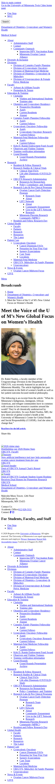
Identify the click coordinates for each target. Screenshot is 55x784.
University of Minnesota (30, 533)
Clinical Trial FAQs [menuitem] (29, 170)
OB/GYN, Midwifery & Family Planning (33, 769)
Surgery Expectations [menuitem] (30, 251)
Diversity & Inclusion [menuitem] (17, 59)
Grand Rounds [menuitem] (20, 154)
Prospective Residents (30, 613)
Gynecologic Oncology (24, 749)
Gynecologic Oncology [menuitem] (24, 243)
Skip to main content (11, 2)
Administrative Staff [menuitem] (23, 43)
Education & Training (17, 599)
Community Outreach (23, 555)
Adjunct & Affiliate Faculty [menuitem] (26, 87)
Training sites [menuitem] (26, 101)
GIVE (10, 780)
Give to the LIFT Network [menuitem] (38, 209)
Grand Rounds (20, 660)
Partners (17, 735)
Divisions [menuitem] (11, 62)
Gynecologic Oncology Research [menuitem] (36, 132)
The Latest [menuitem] (18, 237)
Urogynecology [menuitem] (21, 265)
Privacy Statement (28, 539)
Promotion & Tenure (23, 597)
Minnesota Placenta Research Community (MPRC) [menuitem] (34, 216)
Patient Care (13, 746)
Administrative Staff (23, 549)
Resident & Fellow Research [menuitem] (27, 165)
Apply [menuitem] (23, 109)
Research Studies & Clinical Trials (29, 674)
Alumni (23, 622)
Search (5, 22)
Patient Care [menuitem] (13, 240)
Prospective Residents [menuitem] (30, 107)
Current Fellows (27, 630)
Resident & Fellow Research (27, 672)
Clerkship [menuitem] (18, 96)
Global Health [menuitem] (14, 223)
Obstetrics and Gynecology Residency (31, 610)
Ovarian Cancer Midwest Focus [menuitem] (28, 270)
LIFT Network (27, 708)
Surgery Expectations (30, 758)
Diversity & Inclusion (17, 566)
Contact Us (6, 506)
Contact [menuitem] (17, 46)
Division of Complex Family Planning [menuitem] (31, 65)
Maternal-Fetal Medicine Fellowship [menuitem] (30, 137)
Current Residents (28, 619)
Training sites (26, 608)
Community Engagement (38, 713)
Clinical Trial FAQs (29, 677)
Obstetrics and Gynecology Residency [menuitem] (31, 104)
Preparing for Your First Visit (33, 755)
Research (11, 669)
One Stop (11, 13)
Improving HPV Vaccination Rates (36, 558)
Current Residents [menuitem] (28, 112)
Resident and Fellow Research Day (30, 727)
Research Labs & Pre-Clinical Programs (32, 694)
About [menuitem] (10, 40)
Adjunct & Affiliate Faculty (26, 594)
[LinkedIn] (27, 442)
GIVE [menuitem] (10, 273)
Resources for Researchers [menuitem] (32, 182)
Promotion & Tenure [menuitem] (23, 90)
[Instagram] (13, 512)
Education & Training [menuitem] (17, 93)
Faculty (11, 591)
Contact (17, 552)
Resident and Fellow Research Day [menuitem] (30, 220)
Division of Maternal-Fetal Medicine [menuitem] (31, 71)
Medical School (8, 35)
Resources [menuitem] (18, 234)
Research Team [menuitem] (33, 195)
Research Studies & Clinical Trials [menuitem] (29, 168)
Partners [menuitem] (17, 229)
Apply (23, 616)
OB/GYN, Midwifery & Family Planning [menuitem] (33, 262)
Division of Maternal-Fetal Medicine (31, 577)
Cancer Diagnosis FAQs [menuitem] (31, 245)
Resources (18, 741)
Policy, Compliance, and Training (36, 691)
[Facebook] (27, 437)
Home (10, 292)
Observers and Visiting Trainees (28, 655)
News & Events (15, 774)
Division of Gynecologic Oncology (30, 574)
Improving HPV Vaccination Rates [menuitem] (36, 51)
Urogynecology (21, 771)
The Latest (18, 744)
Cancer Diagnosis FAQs (31, 752)
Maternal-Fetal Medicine (25, 766)
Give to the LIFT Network (38, 716)
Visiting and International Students (36, 605)
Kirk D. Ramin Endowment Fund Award (33, 652)
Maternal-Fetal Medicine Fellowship (30, 644)
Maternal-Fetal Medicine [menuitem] (25, 259)
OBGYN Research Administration (30, 685)
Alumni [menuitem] (23, 115)
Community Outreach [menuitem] (23, 48)
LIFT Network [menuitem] (27, 201)
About (10, 547)
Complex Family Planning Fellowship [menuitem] (31, 118)
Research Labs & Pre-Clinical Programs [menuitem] (32, 187)
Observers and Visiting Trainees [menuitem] (28, 148)
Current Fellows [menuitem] (27, 123)
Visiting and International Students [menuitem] (36, 98)
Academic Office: (9, 509)
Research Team (33, 702)
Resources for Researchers (32, 688)
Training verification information (29, 658)
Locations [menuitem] (24, 257)
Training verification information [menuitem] (29, 151)
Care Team (25, 760)
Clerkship (18, 602)
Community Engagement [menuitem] (38, 207)
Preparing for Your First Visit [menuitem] (33, 248)
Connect (5, 512)
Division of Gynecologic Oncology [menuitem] (30, 68)
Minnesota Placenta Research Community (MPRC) (34, 723)
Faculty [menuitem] (11, 84)
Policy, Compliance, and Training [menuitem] (36, 184)
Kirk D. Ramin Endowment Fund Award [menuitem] (33, 145)
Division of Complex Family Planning (31, 572)
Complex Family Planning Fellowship (31, 624)
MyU (10, 16)
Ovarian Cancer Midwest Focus (28, 777)
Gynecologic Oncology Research (36, 638)
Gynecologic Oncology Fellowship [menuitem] (30, 126)
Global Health (14, 730)
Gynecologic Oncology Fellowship (30, 633)
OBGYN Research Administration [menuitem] (30, 179)
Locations (24, 763)
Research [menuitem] (11, 162)
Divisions (11, 569)
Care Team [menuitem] (25, 254)
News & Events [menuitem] (15, 268)
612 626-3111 (25, 509)
